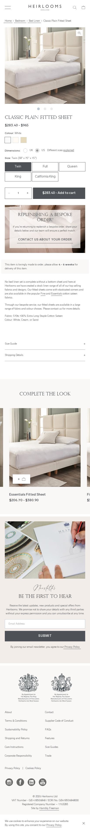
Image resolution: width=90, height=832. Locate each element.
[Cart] (83, 7)
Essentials (56, 293)
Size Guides (51, 747)
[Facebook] (20, 782)
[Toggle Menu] (8, 7)
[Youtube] (42, 782)
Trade (48, 756)
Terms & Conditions (16, 721)
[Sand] (23, 140)
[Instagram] (9, 782)
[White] (7, 140)
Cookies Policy (33, 768)
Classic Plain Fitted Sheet (57, 21)
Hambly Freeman (49, 808)
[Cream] (15, 140)
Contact (49, 712)
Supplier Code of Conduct (59, 721)
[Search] (74, 7)
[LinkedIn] (31, 782)
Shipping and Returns (17, 738)
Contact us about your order (45, 239)
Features (49, 738)
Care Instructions (14, 747)
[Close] (83, 823)
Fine (43, 293)
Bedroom (20, 21)
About (8, 712)
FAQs (48, 729)
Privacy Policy (72, 647)
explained (68, 150)
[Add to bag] (21, 479)
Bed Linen (34, 21)
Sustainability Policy (16, 729)
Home (8, 21)
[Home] (45, 7)
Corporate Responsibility (18, 756)
